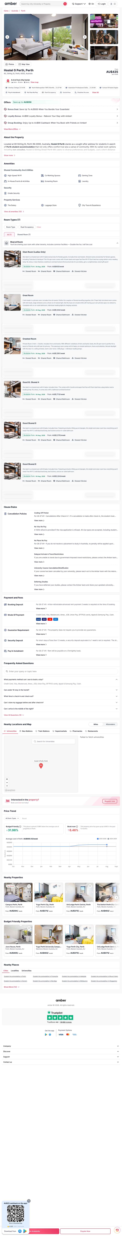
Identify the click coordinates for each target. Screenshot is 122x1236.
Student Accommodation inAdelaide (74, 976)
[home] (11, 3)
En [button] (93, 4)
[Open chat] (118, 1232)
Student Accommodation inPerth (15, 976)
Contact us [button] (7, 1062)
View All (95, 92)
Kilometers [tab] (110, 724)
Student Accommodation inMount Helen (104, 976)
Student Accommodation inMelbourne (74, 981)
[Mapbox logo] (10, 790)
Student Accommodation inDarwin (15, 981)
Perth (23, 11)
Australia (14, 11)
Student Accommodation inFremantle (45, 976)
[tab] (10, 731)
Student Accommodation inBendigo (45, 981)
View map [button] (34, 82)
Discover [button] (6, 1051)
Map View (26, 64)
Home (6, 11)
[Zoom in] (7, 779)
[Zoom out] (7, 782)
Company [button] (7, 1046)
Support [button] (79, 4)
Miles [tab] (96, 724)
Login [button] (103, 4)
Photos (11, 64)
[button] (29, 1201)
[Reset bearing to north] (7, 786)
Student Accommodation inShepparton (104, 981)
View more (40, 608)
